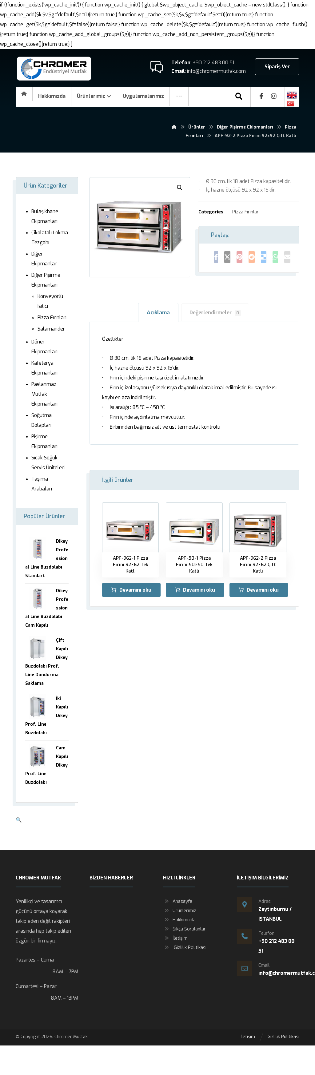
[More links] (179, 96)
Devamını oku (135, 590)
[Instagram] (274, 96)
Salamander (51, 329)
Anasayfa (182, 901)
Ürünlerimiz (184, 910)
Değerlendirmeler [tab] (214, 312)
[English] (292, 95)
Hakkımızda (184, 920)
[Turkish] (292, 103)
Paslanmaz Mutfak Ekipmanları (44, 394)
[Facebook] (261, 96)
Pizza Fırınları (246, 212)
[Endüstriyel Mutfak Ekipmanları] (54, 68)
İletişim (180, 938)
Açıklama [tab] (158, 312)
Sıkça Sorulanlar (189, 929)
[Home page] (174, 127)
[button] (179, 187)
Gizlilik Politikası (189, 947)
